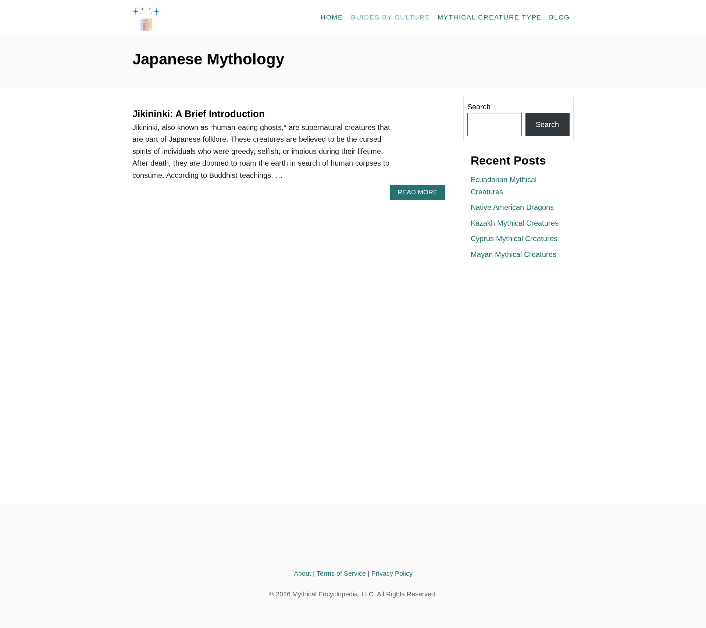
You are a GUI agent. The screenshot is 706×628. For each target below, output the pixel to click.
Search (479, 107)
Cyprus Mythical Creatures (514, 238)
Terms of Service (341, 573)
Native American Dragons (512, 207)
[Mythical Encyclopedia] (198, 17)
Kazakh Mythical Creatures (515, 223)
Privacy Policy (392, 573)
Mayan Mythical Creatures (513, 254)
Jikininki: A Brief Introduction (198, 113)
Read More (421, 194)
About (302, 573)
